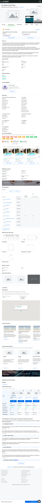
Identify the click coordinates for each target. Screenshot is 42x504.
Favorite (39, 6)
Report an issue (11, 467)
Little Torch (7, 215)
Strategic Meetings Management (26, 474)
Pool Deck (7, 208)
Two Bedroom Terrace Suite (10, 218)
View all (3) (37, 29)
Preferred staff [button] (5, 363)
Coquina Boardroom (8, 202)
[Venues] (40, 1)
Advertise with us (24, 482)
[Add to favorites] (23, 390)
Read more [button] (5, 337)
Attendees (4, 189)
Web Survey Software (24, 475)
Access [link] (19, 356)
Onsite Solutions (3, 475)
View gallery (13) (38, 21)
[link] (9, 352)
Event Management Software (25, 470)
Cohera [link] (4, 356)
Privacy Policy (23, 478)
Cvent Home (3, 478)
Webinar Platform (23, 476)
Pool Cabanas (7, 211)
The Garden (7, 205)
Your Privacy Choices (4, 482)
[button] (12, 15)
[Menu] (1, 1)
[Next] (41, 25)
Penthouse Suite (8, 221)
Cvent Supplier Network (4, 470)
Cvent (2, 3)
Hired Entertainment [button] (35, 362)
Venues (5, 3)
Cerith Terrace (7, 199)
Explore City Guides (4, 474)
